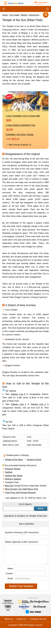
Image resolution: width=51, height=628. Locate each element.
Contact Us (21, 619)
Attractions (34, 15)
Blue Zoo (9, 486)
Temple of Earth (34, 459)
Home (5, 15)
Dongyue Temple (12, 469)
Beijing (24, 15)
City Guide (14, 15)
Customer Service (38, 619)
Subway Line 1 (18, 404)
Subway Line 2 (38, 404)
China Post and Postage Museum (20, 492)
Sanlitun (8, 472)
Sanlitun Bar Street (13, 475)
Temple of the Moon (14, 459)
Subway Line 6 (18, 394)
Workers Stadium (13, 479)
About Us (9, 619)
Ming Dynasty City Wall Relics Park (21, 489)
